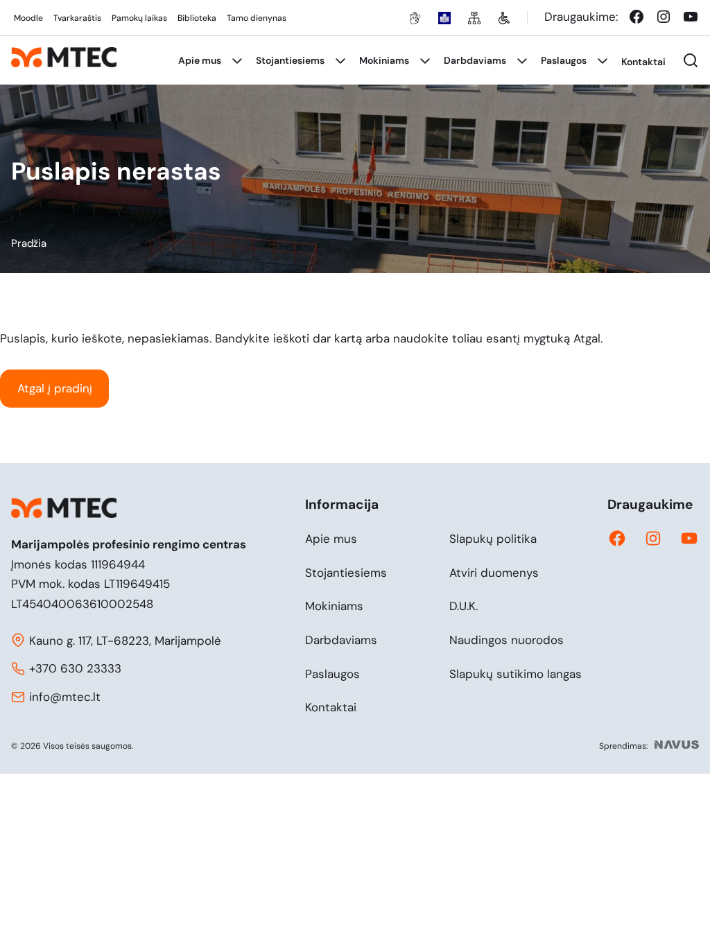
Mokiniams (334, 606)
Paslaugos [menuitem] (564, 60)
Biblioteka (197, 18)
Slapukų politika (493, 538)
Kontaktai (330, 707)
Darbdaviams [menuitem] (475, 60)
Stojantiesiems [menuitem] (290, 60)
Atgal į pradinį (54, 388)
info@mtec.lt (65, 696)
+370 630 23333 (75, 668)
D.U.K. (463, 606)
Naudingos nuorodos (506, 640)
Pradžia (28, 243)
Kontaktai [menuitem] (643, 61)
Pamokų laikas (139, 18)
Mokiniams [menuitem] (384, 60)
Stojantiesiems (346, 572)
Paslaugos (332, 673)
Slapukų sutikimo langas (515, 673)
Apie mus (331, 538)
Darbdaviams (341, 640)
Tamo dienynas (256, 18)
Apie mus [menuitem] (199, 60)
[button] (690, 60)
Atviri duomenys (494, 572)
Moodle (28, 18)
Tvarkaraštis (77, 18)
